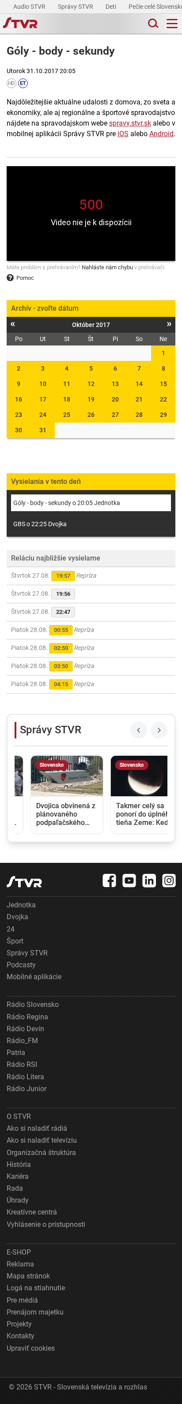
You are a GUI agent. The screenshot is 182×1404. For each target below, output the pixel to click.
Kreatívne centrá (32, 1212)
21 (139, 399)
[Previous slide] (138, 730)
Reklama (20, 1264)
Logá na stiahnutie (36, 1288)
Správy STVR (76, 6)
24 (42, 414)
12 (91, 383)
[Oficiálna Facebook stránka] (109, 880)
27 (115, 414)
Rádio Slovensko (33, 1004)
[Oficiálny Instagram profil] (169, 880)
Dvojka (17, 917)
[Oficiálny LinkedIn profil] (149, 880)
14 (139, 383)
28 (139, 414)
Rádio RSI (22, 1064)
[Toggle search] (152, 23)
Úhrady (18, 1200)
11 (66, 383)
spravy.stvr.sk (130, 123)
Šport (15, 941)
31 (42, 430)
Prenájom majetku (35, 1312)
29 (163, 414)
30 (18, 430)
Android (161, 134)
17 (42, 399)
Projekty (19, 1324)
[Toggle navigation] (172, 23)
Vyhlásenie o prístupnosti (46, 1224)
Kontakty (20, 1336)
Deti (112, 6)
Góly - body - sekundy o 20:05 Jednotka (66, 502)
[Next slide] (159, 730)
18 (66, 399)
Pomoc (25, 278)
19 (91, 399)
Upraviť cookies (31, 1348)
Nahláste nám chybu (107, 267)
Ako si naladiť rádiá (37, 1128)
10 (42, 383)
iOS (123, 134)
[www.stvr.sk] (24, 882)
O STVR (19, 1116)
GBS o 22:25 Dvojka (40, 523)
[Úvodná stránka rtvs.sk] (20, 24)
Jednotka (21, 905)
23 (18, 414)
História (19, 1164)
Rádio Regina (27, 1017)
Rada (15, 1188)
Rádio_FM (22, 1040)
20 (115, 399)
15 (163, 383)
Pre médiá (22, 1300)
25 (66, 414)
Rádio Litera (25, 1077)
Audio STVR (30, 6)
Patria (16, 1052)
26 (91, 414)
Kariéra (18, 1176)
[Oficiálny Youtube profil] (129, 880)
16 (18, 399)
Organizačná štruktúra (41, 1152)
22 (163, 399)
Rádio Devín (25, 1029)
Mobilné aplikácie (34, 977)
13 (115, 383)
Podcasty (21, 965)
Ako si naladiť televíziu (42, 1140)
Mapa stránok (28, 1276)
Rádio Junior (26, 1089)
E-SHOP (19, 1252)
